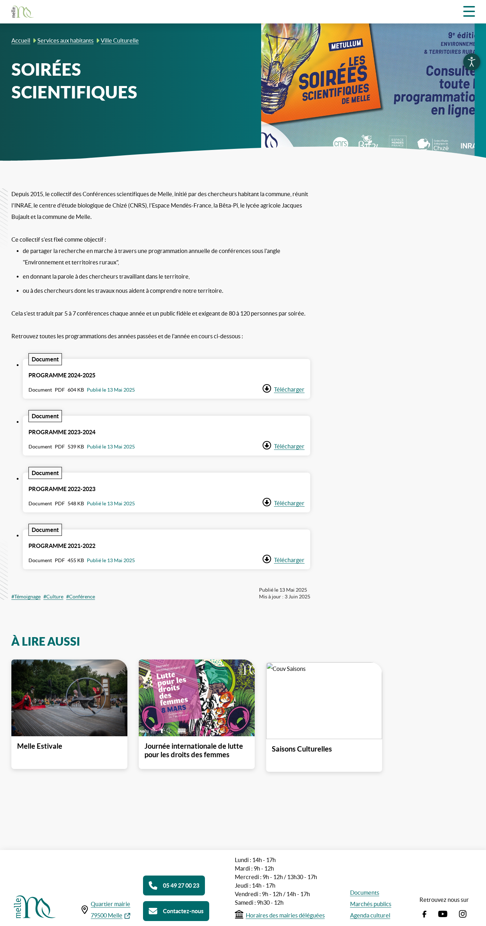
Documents (364, 892)
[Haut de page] (479, 919)
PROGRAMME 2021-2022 (61, 546)
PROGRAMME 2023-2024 (61, 432)
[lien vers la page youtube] (442, 912)
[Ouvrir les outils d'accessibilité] (471, 61)
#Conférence (80, 596)
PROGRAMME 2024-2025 (61, 375)
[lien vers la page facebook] (424, 912)
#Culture (53, 596)
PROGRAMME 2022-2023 (61, 489)
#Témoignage (26, 596)
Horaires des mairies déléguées (285, 915)
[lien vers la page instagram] (462, 912)
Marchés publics (370, 904)
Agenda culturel (370, 915)
